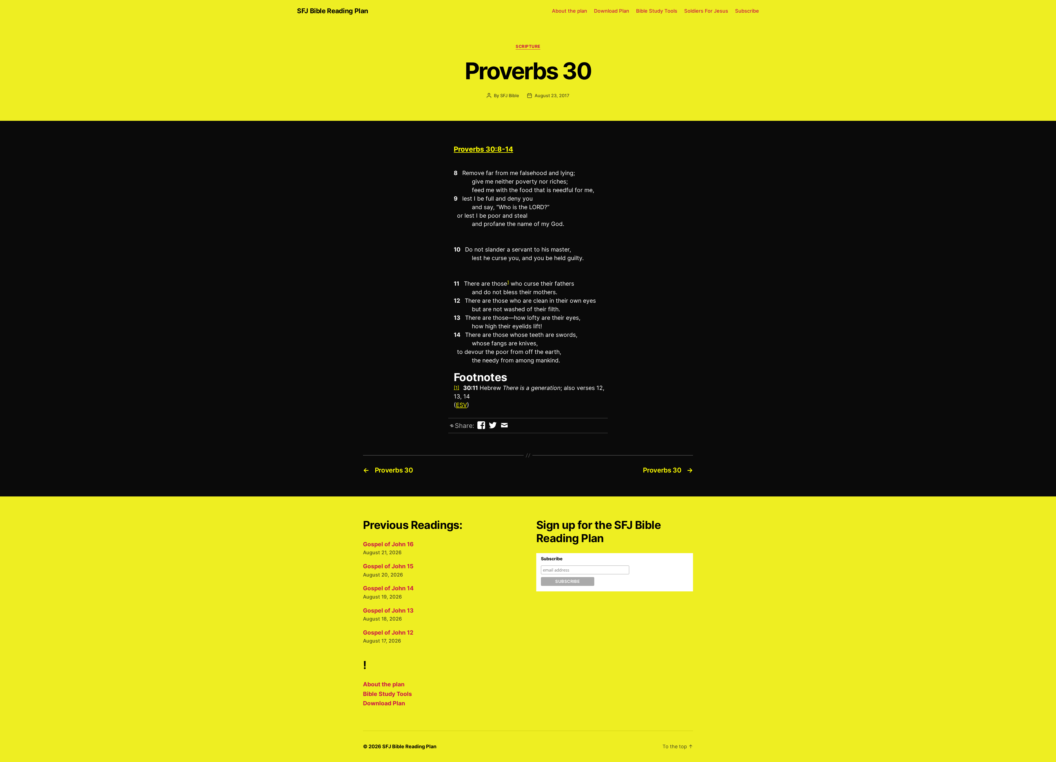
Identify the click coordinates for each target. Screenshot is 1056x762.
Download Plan (611, 11)
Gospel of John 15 (388, 566)
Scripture (528, 46)
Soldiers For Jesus (706, 11)
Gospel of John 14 (388, 588)
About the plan (569, 11)
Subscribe (747, 11)
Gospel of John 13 (388, 610)
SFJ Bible (509, 95)
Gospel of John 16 (388, 544)
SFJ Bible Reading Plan (332, 11)
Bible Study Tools (656, 11)
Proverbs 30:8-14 (483, 149)
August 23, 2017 (552, 95)
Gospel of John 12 (388, 632)
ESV (461, 405)
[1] (456, 387)
